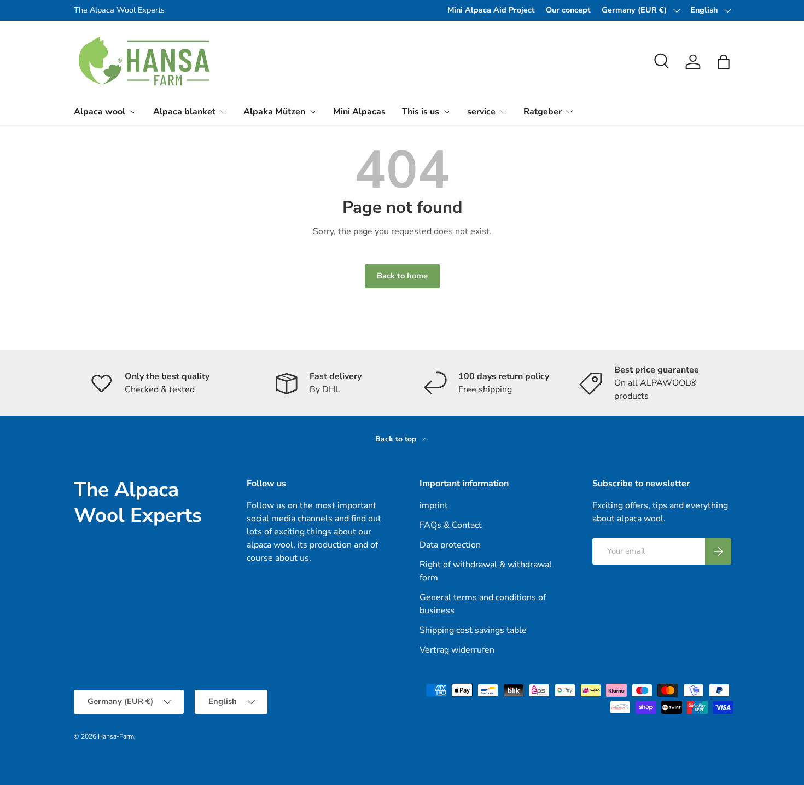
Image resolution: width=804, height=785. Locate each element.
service (481, 112)
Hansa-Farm (116, 736)
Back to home (402, 275)
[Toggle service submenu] (503, 111)
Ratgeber (542, 112)
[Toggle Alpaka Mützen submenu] (312, 111)
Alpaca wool (99, 112)
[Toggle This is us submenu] (446, 111)
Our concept (568, 9)
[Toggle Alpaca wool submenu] (132, 111)
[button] (724, 62)
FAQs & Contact (451, 525)
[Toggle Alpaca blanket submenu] (223, 111)
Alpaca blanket (184, 112)
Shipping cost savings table (473, 630)
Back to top (396, 439)
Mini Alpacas (359, 112)
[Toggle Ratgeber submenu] (569, 111)
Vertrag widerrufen (457, 650)
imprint (434, 505)
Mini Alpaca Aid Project (491, 9)
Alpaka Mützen (274, 112)
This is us (420, 112)
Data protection (450, 545)
